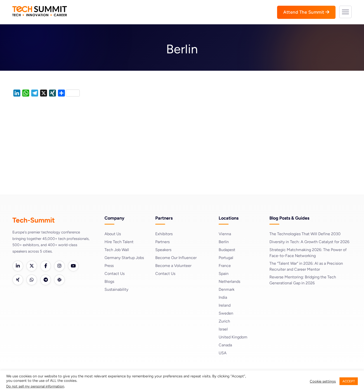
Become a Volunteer (173, 265)
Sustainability (116, 289)
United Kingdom (233, 337)
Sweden (226, 313)
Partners (162, 241)
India (223, 297)
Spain (224, 273)
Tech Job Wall (116, 249)
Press (109, 265)
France (225, 265)
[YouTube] (73, 266)
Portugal (226, 257)
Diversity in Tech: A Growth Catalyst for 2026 (309, 241)
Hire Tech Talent (118, 241)
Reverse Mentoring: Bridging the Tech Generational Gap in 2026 (302, 280)
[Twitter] (31, 266)
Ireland (225, 305)
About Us (112, 233)
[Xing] (17, 279)
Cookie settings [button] (323, 381)
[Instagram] (59, 266)
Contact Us (114, 273)
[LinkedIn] (17, 266)
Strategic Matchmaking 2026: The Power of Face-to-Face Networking (308, 252)
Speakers (163, 249)
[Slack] (59, 279)
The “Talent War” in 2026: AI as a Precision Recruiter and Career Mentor (306, 266)
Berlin (224, 241)
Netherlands (229, 281)
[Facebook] (45, 266)
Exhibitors (164, 233)
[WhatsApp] (31, 279)
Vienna (225, 233)
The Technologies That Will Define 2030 (304, 233)
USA (223, 353)
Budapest (227, 249)
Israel (223, 329)
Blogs (109, 281)
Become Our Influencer (176, 257)
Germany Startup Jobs (124, 257)
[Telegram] (45, 279)
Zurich (224, 321)
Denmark (226, 289)
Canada (225, 345)
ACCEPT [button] (348, 381)
